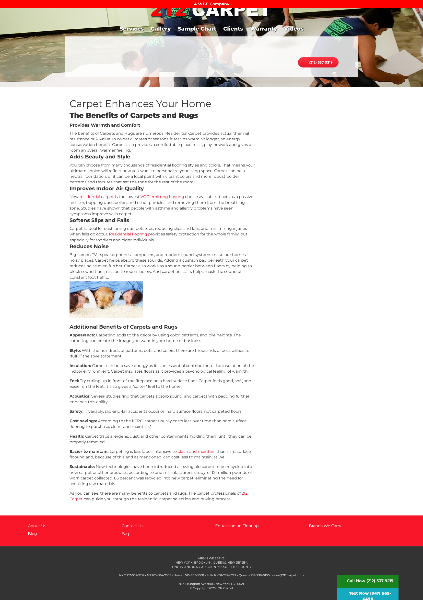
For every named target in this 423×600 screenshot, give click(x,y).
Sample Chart (197, 28)
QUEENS (219, 562)
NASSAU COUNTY (206, 567)
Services (132, 28)
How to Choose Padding (309, 120)
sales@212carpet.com (288, 575)
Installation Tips (309, 255)
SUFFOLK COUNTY (237, 567)
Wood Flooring (309, 195)
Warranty (263, 28)
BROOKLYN (203, 562)
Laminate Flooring (309, 150)
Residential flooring (128, 234)
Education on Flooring (237, 525)
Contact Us (132, 525)
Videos (294, 28)
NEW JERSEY (237, 562)
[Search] (391, 27)
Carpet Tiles (309, 135)
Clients (233, 28)
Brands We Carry (325, 525)
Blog (32, 533)
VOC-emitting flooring (162, 196)
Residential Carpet (309, 180)
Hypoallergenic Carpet (309, 240)
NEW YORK (184, 562)
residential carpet (97, 196)
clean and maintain (196, 451)
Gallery (161, 28)
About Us (37, 525)
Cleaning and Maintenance (309, 225)
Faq (125, 533)
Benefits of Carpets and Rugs (309, 105)
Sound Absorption (309, 210)
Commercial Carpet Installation (309, 165)
